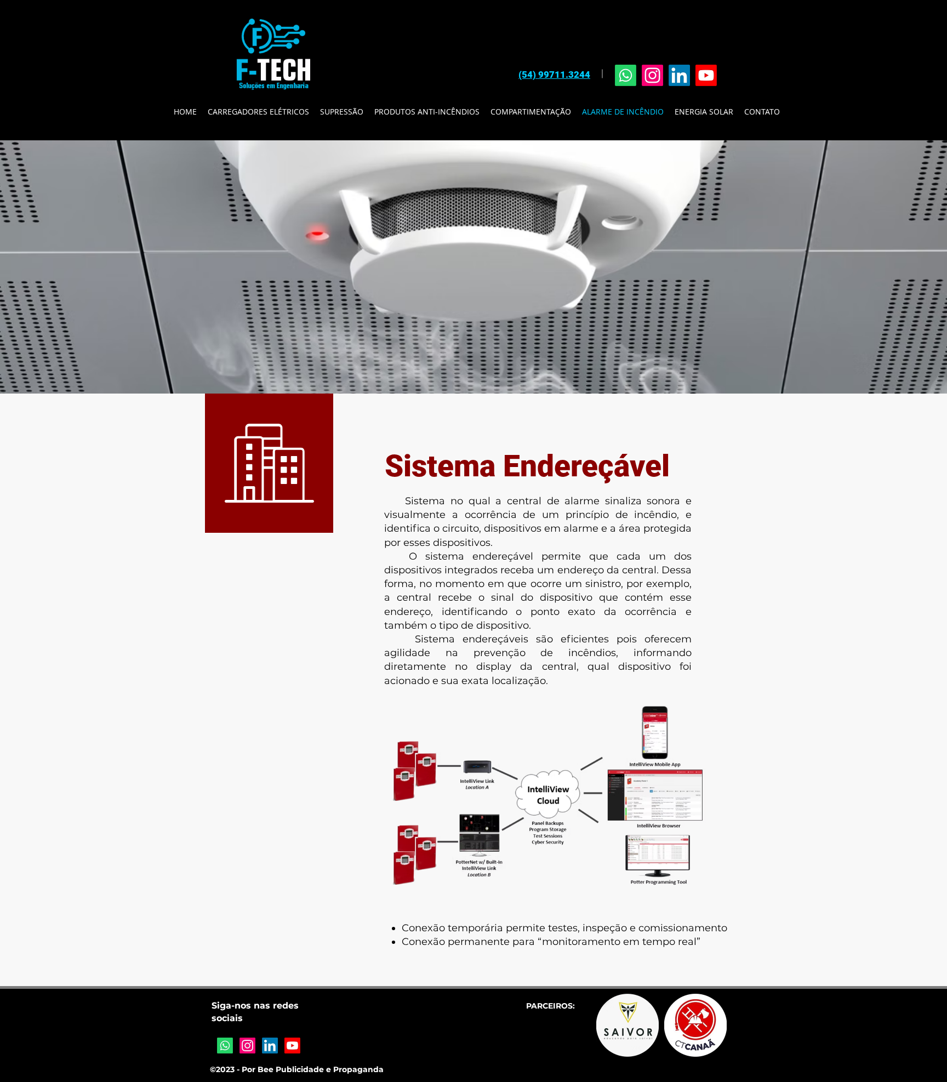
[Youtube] (706, 75)
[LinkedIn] (679, 75)
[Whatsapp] (625, 75)
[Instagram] (652, 75)
